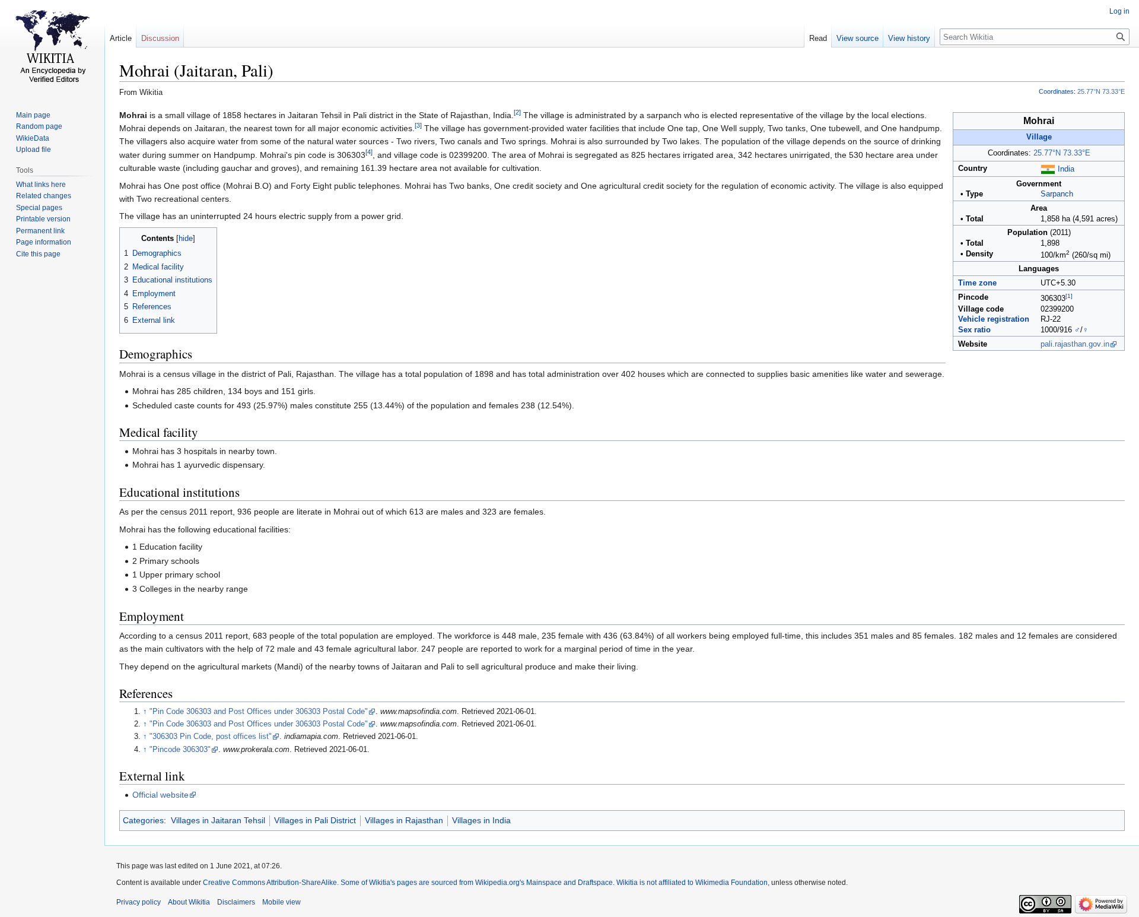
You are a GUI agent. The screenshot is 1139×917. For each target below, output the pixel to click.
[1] (1069, 296)
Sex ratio (974, 330)
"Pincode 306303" (180, 749)
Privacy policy (138, 902)
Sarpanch (1057, 194)
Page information (43, 242)
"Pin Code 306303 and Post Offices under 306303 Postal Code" (258, 711)
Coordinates (1056, 91)
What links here (41, 184)
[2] (517, 112)
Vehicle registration (993, 319)
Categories (143, 820)
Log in (1119, 11)
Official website (160, 794)
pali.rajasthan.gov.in (1075, 344)
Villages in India (481, 820)
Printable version (43, 219)
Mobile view (281, 902)
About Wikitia (189, 902)
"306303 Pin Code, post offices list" (210, 736)
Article (121, 38)
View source (857, 38)
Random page (39, 126)
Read (818, 38)
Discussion (160, 38)
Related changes (43, 196)
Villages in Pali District (315, 820)
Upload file (33, 149)
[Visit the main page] (52, 47)
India (1066, 169)
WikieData (32, 138)
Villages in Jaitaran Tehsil (218, 820)
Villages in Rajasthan (404, 820)
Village (1039, 137)
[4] (369, 152)
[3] (418, 125)
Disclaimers (236, 902)
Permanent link (40, 231)
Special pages (39, 208)
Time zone (977, 283)
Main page (33, 115)
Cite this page (38, 254)
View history (909, 38)
